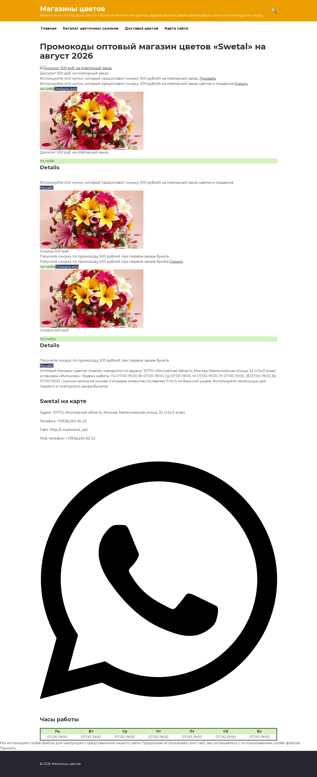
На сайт (46, 188)
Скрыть (241, 84)
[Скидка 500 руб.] (91, 246)
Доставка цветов (141, 28)
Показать (208, 78)
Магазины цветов (72, 9)
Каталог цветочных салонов (90, 28)
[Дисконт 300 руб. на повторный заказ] (76, 68)
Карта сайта (176, 28)
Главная (48, 28)
